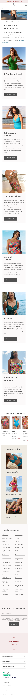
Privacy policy (5, 682)
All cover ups (19, 544)
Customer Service (7, 656)
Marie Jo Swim (19, 594)
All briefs (5, 541)
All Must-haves (7, 538)
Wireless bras (19, 562)
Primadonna (6, 585)
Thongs (4, 575)
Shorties (17, 572)
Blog (3, 21)
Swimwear (8, 21)
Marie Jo (5, 594)
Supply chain (5, 690)
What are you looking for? (9, 8)
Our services (6, 661)
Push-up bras (6, 558)
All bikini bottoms (5, 581)
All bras (17, 538)
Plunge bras (6, 562)
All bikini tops (6, 578)
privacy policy (22, 618)
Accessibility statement (7, 688)
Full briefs (5, 572)
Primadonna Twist (19, 586)
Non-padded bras (6, 551)
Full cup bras (6, 547)
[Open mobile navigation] (2, 4)
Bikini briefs (18, 568)
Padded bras (19, 547)
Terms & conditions (6, 685)
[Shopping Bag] (26, 4)
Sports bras (18, 565)
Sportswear (18, 581)
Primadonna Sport (19, 590)
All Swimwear (19, 575)
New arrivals (18, 535)
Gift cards (5, 535)
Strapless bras (6, 565)
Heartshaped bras (19, 558)
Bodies (17, 541)
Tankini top (18, 578)
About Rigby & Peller (8, 666)
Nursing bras (6, 568)
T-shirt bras (5, 555)
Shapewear (5, 544)
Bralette (17, 550)
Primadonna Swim (6, 590)
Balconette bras (20, 555)
